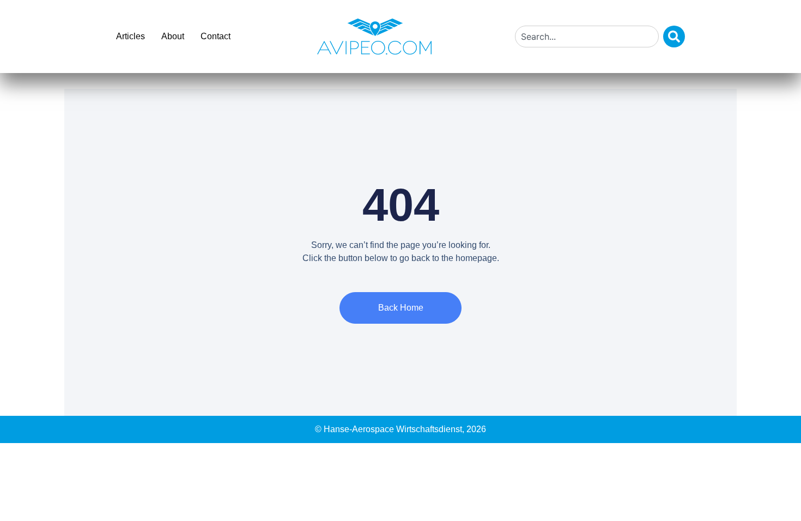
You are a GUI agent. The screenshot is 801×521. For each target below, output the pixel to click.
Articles (130, 36)
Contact (215, 36)
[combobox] (587, 36)
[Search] (674, 36)
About (172, 36)
